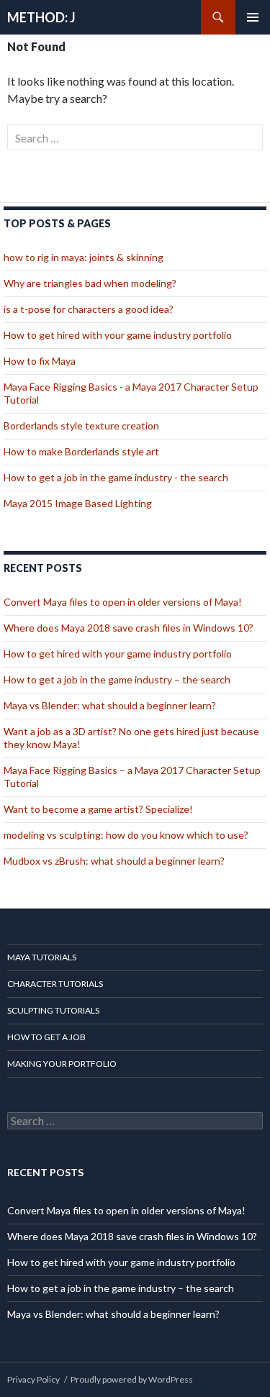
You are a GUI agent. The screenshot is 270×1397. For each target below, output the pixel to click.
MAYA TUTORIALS (41, 957)
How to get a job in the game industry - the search (116, 477)
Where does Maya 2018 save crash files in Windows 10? (128, 628)
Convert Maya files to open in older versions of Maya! (123, 602)
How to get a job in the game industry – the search (117, 679)
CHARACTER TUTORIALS (55, 983)
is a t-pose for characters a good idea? (89, 309)
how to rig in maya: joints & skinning (83, 257)
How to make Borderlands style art (81, 451)
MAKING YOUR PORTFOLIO (62, 1063)
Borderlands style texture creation (81, 425)
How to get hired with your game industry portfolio (118, 335)
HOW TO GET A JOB (46, 1037)
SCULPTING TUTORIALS (53, 1010)
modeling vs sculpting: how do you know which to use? (126, 835)
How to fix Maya (40, 361)
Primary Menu (252, 17)
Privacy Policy (33, 1379)
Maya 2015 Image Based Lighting (78, 503)
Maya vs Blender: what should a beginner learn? (110, 705)
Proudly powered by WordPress (132, 1379)
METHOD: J (41, 17)
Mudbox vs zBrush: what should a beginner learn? (114, 861)
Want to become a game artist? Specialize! (98, 809)
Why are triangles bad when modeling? (90, 283)
